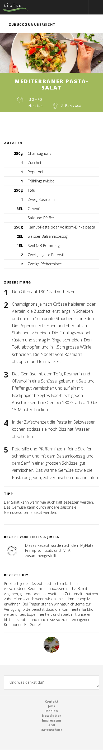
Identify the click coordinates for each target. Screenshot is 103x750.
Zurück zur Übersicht (32, 24)
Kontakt (51, 701)
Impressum (51, 720)
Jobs (51, 706)
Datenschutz (51, 730)
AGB (51, 725)
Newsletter (51, 715)
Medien (51, 711)
